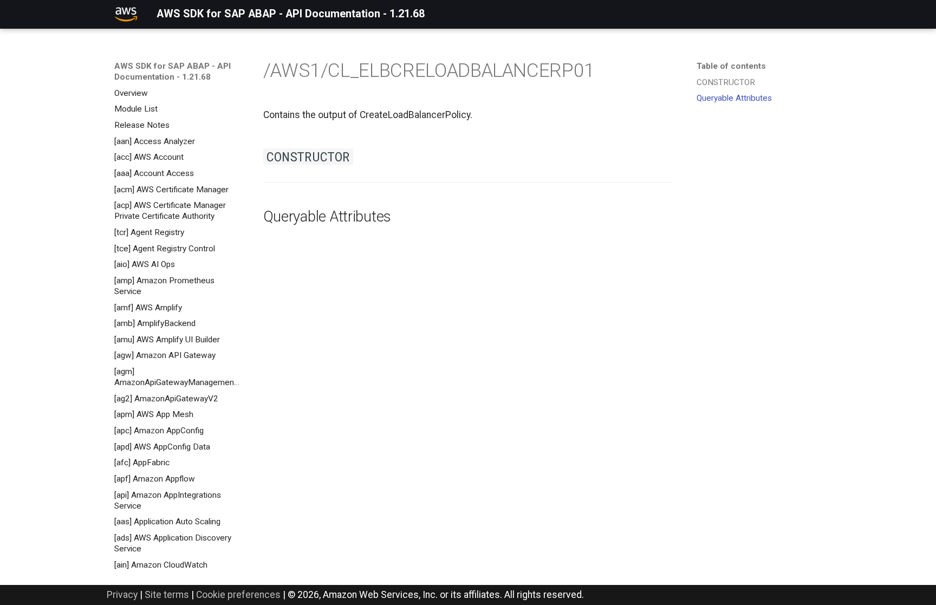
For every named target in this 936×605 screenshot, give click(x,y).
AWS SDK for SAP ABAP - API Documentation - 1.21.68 (172, 71)
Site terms (167, 594)
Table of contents (731, 66)
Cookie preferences (238, 594)
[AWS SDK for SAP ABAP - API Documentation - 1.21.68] (125, 14)
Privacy (122, 594)
